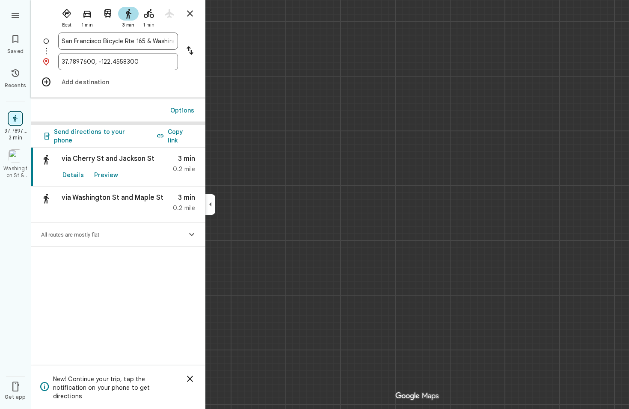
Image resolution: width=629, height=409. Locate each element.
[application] (314, 204)
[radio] (66, 16)
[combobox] (118, 41)
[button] (118, 205)
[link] (118, 167)
